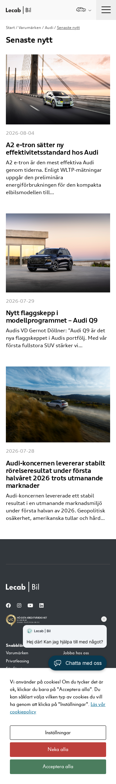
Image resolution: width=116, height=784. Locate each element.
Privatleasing (17, 661)
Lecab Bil (18, 10)
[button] (77, 663)
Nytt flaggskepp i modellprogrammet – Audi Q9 (52, 316)
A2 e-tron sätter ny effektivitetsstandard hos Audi (52, 148)
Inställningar (58, 733)
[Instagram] (19, 605)
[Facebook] (8, 605)
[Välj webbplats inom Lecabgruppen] (83, 10)
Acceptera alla (58, 766)
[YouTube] (30, 605)
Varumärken (30, 27)
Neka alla (58, 749)
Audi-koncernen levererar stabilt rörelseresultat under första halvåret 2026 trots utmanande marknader (55, 474)
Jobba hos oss (76, 653)
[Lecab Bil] (23, 587)
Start (10, 27)
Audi (49, 27)
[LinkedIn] (41, 605)
